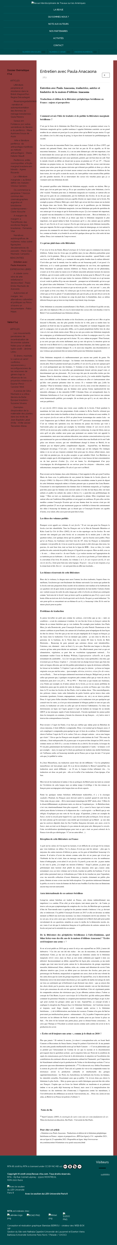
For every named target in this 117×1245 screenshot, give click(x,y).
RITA (9, 1166)
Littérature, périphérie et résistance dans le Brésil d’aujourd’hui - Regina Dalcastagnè (20, 91)
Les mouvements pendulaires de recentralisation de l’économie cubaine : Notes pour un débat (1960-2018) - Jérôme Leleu (21, 342)
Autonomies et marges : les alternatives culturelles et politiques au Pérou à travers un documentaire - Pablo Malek (22, 302)
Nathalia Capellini (35, 1231)
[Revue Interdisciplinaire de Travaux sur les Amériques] (58, 3)
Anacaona (83, 92)
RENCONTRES (17, 258)
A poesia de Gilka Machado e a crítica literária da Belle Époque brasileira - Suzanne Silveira (21, 397)
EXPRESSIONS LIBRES (20, 269)
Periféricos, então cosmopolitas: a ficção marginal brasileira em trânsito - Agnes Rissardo (21, 166)
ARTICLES (15, 80)
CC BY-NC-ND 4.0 (53, 1166)
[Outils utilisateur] (106, 75)
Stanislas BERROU (50, 1225)
